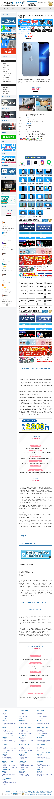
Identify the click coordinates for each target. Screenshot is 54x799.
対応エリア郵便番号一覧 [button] (28, 543)
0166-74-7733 (39, 745)
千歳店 (20, 718)
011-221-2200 (4, 720)
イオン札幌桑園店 (40, 735)
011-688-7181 (28, 123)
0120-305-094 (4, 754)
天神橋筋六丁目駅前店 (6, 769)
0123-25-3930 (22, 720)
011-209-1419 (22, 771)
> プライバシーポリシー (48, 791)
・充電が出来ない (5, 67)
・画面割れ (4, 63)
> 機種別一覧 (7, 791)
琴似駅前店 (4, 727)
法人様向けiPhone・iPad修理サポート (46, 792)
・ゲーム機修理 (5, 93)
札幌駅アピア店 (22, 769)
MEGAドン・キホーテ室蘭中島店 (43, 752)
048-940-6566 (39, 762)
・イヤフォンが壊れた (6, 69)
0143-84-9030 (39, 754)
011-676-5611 (39, 711)
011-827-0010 (22, 762)
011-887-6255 (22, 754)
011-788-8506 (4, 745)
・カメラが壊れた (5, 71)
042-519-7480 (39, 771)
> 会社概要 (41, 791)
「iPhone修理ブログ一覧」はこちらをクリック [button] (35, 603)
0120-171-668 (4, 737)
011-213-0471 (4, 711)
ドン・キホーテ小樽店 (23, 710)
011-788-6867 (4, 762)
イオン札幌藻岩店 (22, 735)
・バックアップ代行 (6, 79)
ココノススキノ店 (5, 710)
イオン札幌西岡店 (22, 761)
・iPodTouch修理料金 (6, 91)
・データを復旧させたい (6, 81)
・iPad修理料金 (5, 87)
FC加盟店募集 (32, 792)
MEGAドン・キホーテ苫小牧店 (25, 727)
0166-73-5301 (4, 779)
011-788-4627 (39, 720)
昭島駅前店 (39, 769)
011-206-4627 (22, 737)
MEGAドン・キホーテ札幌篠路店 (8, 761)
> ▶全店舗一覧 (35, 791)
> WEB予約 (29, 791)
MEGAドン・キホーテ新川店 (7, 735)
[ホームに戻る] (27, 4)
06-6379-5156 (4, 771)
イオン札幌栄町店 (5, 744)
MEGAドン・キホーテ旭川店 (24, 744)
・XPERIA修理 (5, 89)
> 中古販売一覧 (14, 791)
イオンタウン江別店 (23, 752)
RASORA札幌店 (40, 718)
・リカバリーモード (6, 77)
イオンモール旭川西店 (41, 744)
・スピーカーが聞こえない (7, 73)
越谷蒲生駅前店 (40, 761)
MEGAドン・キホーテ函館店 (42, 727)
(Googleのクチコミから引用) (5, 230)
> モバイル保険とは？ (22, 791)
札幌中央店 (4, 718)
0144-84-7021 (22, 728)
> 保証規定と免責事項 (25, 792)
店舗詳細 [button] (23, 536)
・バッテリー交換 (5, 65)
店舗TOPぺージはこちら (30, 117)
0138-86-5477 (39, 728)
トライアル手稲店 (40, 710)
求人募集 (37, 792)
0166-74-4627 (22, 745)
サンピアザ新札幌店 (5, 752)
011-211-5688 (39, 737)
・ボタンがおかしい (6, 75)
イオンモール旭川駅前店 (6, 778)
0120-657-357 (22, 711)
